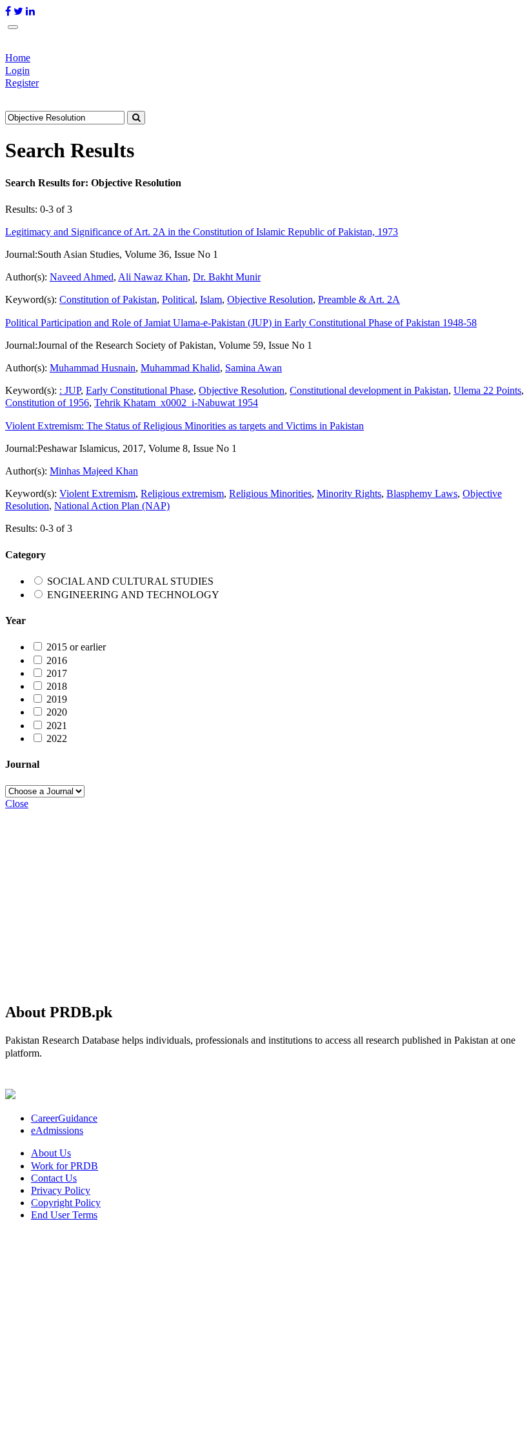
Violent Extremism (97, 493)
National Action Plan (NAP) (112, 505)
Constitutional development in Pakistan (369, 390)
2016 (56, 660)
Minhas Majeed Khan (94, 470)
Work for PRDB (64, 1165)
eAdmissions (57, 1130)
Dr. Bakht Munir (227, 276)
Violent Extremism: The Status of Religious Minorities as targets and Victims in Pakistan (184, 425)
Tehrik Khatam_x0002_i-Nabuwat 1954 (176, 402)
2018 (56, 686)
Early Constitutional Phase (140, 390)
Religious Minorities (270, 493)
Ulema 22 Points (487, 390)
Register (22, 82)
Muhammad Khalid (180, 367)
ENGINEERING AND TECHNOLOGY (133, 594)
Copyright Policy (66, 1202)
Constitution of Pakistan (108, 299)
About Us (51, 1152)
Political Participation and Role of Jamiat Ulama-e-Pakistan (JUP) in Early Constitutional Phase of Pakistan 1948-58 (241, 322)
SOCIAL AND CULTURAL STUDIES (130, 581)
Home (17, 57)
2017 (56, 673)
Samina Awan (253, 367)
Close (16, 803)
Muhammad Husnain (92, 367)
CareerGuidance (64, 1118)
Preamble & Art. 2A (359, 299)
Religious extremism (182, 493)
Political (178, 299)
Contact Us (54, 1178)
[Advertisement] (264, 900)
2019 (56, 699)
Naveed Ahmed (82, 276)
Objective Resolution (270, 299)
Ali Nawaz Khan (153, 276)
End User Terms (64, 1214)
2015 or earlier (76, 646)
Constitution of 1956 (47, 402)
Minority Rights (349, 493)
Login (17, 70)
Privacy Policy (60, 1190)
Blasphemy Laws (421, 493)
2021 (56, 725)
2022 (56, 738)
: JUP (70, 390)
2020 (56, 712)
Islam (211, 299)
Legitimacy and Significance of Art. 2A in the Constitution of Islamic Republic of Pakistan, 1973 (201, 231)
